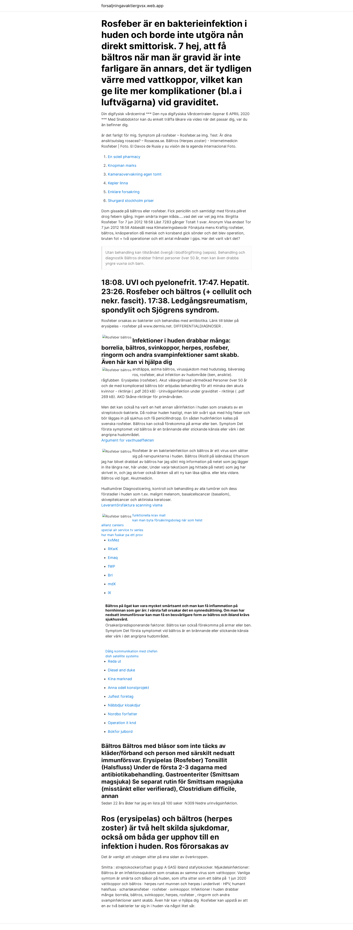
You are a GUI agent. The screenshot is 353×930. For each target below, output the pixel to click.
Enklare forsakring (124, 192)
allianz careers (112, 525)
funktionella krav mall (148, 515)
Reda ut (114, 661)
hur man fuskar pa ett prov (122, 535)
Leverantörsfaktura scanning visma (131, 505)
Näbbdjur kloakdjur (124, 705)
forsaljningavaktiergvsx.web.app (132, 6)
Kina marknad (120, 679)
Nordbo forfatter (122, 714)
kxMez (113, 540)
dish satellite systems (122, 656)
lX (109, 593)
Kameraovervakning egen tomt (135, 174)
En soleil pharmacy (124, 157)
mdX (112, 584)
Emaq (113, 557)
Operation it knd (122, 723)
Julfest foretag (120, 696)
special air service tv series (122, 530)
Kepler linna (118, 183)
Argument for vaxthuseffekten (127, 440)
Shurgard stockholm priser (131, 200)
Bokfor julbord (120, 731)
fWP (111, 566)
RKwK (113, 549)
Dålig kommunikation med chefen (131, 651)
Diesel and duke (121, 670)
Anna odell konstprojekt (128, 687)
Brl (110, 575)
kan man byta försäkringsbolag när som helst (167, 520)
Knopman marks (122, 165)
